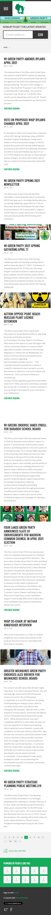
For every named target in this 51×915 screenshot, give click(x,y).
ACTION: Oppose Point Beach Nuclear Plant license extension (22, 317)
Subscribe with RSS (17, 851)
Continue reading (12, 108)
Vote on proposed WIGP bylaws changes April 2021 (24, 121)
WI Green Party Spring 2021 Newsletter (22, 182)
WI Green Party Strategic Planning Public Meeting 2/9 (22, 784)
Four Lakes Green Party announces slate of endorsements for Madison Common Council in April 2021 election (24, 534)
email (16, 892)
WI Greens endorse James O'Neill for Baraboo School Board (25, 427)
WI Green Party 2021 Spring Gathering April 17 (22, 247)
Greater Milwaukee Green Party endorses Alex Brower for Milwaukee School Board (25, 674)
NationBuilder (22, 897)
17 (15, 841)
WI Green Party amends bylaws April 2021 (24, 60)
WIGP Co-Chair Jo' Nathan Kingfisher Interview (20, 623)
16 (10, 841)
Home (5, 47)
